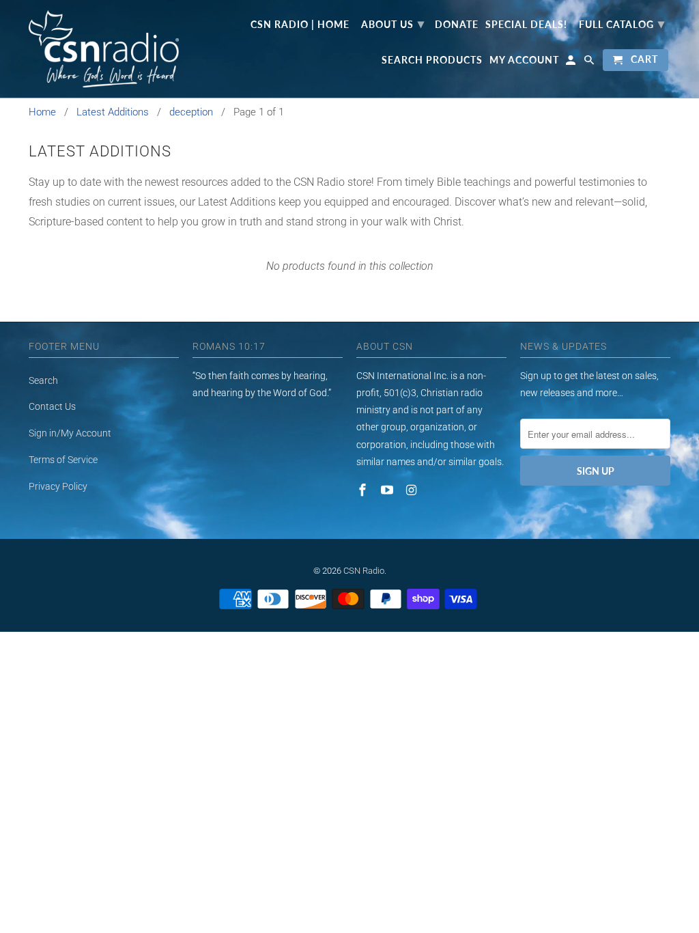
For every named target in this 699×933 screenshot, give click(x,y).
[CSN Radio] (104, 48)
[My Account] (571, 63)
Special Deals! (526, 24)
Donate (457, 24)
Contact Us (52, 406)
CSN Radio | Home (300, 24)
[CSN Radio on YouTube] (388, 490)
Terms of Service (63, 459)
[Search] (590, 63)
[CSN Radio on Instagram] (412, 490)
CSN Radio (363, 571)
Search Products (432, 60)
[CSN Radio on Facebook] (363, 490)
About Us (393, 23)
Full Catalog (622, 23)
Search (43, 380)
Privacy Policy (58, 486)
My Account (524, 60)
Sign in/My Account (70, 433)
